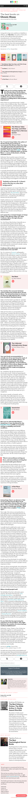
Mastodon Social (5, 793)
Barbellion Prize (5, 425)
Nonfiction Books (8, 8)
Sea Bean (15, 276)
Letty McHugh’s (12, 594)
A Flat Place (16, 486)
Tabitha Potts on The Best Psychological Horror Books (14, 749)
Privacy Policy (4, 789)
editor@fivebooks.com (22, 655)
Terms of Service (5, 791)
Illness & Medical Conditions (7, 663)
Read (7, 28)
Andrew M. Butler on (16, 706)
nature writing (16, 254)
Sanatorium (16, 408)
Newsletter (3, 786)
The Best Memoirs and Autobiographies (13, 10)
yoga (18, 150)
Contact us (3, 788)
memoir (14, 252)
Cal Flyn (8, 49)
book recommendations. (12, 776)
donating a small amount (15, 673)
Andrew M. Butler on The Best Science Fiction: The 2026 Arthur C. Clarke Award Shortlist (14, 717)
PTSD (18, 508)
